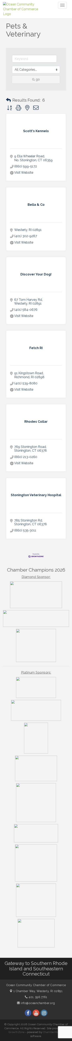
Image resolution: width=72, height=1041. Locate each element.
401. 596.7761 (37, 997)
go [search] (38, 79)
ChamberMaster (53, 1032)
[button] (8, 100)
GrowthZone (17, 1032)
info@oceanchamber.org (37, 1003)
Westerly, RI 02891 (38, 991)
